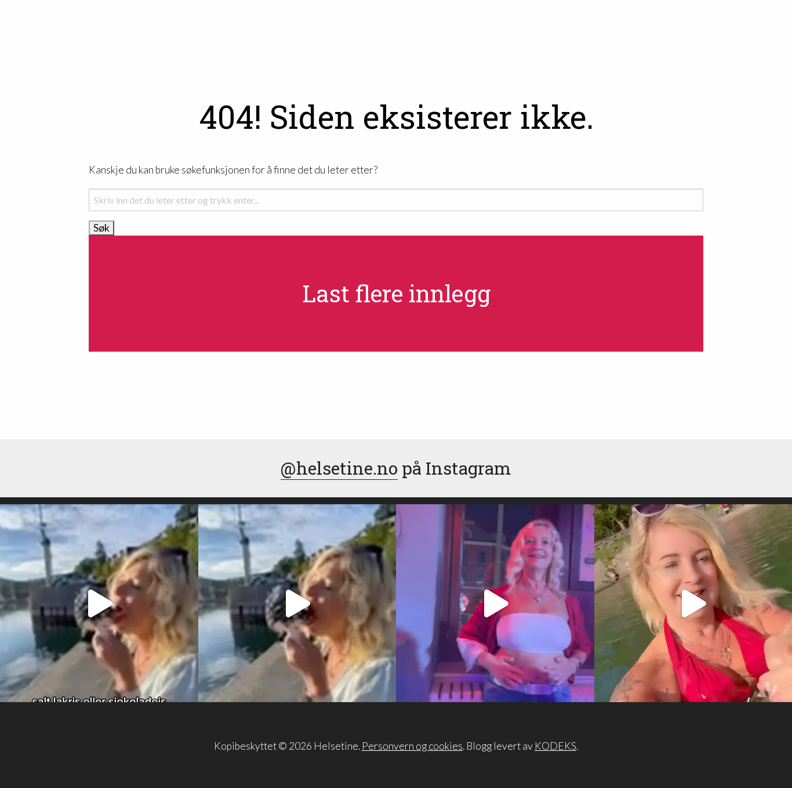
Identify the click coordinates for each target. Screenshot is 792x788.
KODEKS (555, 746)
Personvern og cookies (412, 746)
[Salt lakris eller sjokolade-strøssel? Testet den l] (99, 603)
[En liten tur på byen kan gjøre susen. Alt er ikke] (495, 603)
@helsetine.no (339, 468)
